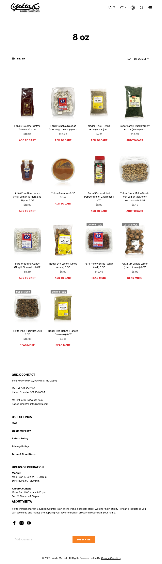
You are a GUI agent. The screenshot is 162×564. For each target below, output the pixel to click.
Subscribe (84, 539)
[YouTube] (28, 523)
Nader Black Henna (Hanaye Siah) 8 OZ (99, 127)
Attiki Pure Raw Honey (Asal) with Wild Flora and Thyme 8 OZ (27, 196)
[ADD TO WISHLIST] (22, 113)
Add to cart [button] (27, 140)
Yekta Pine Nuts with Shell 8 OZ (27, 332)
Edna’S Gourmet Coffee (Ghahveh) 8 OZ (27, 127)
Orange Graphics (111, 558)
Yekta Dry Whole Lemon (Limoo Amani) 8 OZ (134, 265)
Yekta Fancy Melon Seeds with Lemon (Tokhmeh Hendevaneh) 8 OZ (134, 196)
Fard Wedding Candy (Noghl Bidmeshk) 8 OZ (27, 265)
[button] (111, 7)
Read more (98, 277)
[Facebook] (14, 523)
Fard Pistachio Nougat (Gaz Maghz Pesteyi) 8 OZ (63, 127)
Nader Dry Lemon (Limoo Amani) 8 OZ (63, 265)
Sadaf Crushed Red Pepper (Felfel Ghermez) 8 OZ (99, 196)
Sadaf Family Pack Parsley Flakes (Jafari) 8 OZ (135, 127)
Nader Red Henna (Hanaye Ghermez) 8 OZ (63, 332)
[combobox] (131, 58)
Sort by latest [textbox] (136, 58)
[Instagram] (21, 523)
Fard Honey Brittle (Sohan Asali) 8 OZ (99, 265)
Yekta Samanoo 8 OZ (63, 193)
